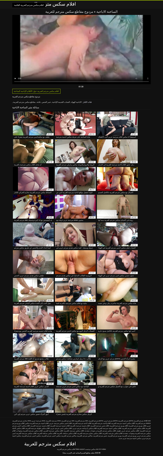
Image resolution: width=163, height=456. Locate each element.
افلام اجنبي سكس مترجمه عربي (60, 423)
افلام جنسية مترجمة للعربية (60, 426)
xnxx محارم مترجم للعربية (22, 421)
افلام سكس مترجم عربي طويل (128, 431)
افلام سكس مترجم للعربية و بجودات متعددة (100, 431)
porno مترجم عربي (111, 421)
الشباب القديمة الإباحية (61, 102)
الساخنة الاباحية (107, 12)
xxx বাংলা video (101, 449)
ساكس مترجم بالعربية (85, 436)
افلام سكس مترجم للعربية (66, 449)
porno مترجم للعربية (96, 421)
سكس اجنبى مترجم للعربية (51, 436)
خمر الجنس (46, 102)
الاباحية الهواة (76, 102)
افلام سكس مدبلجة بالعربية (66, 433)
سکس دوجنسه (90, 449)
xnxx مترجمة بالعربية (53, 421)
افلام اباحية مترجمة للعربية (82, 423)
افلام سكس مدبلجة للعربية (46, 433)
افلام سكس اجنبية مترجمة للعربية (109, 428)
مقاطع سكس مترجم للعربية (24, 102)
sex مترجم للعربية (81, 421)
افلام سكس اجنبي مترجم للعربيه (133, 428)
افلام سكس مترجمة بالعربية (74, 431)
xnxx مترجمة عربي (38, 421)
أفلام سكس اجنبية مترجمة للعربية (123, 423)
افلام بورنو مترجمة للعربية (119, 426)
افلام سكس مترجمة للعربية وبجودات (29, 431)
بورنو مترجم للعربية (115, 436)
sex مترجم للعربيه (68, 421)
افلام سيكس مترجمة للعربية (26, 433)
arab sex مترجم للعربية (142, 421)
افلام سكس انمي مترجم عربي (61, 428)
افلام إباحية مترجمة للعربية (101, 423)
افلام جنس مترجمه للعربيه (100, 426)
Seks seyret (80, 449)
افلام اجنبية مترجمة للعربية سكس (37, 423)
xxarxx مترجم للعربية (143, 423)
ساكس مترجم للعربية (68, 436)
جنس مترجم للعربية (100, 436)
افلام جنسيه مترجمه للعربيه (40, 426)
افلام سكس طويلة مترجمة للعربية (38, 428)
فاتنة (38, 102)
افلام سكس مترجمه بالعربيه (113, 433)
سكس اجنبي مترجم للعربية (31, 436)
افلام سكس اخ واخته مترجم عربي (85, 428)
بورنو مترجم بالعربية (129, 436)
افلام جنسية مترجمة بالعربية (80, 426)
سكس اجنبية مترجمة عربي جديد (130, 438)
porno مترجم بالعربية (125, 421)
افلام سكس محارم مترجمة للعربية (89, 433)
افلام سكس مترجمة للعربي (53, 431)
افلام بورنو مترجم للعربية (137, 426)
